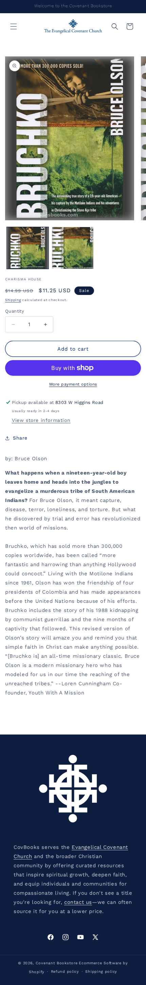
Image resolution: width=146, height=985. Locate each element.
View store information (41, 420)
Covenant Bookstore (57, 963)
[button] (13, 26)
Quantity (14, 311)
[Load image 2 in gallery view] (73, 248)
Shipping (13, 300)
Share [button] (20, 438)
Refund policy (65, 971)
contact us (78, 902)
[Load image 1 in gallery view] (28, 248)
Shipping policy (101, 971)
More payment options (73, 384)
